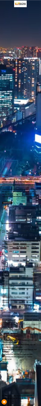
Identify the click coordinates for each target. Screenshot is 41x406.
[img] (20, 4)
